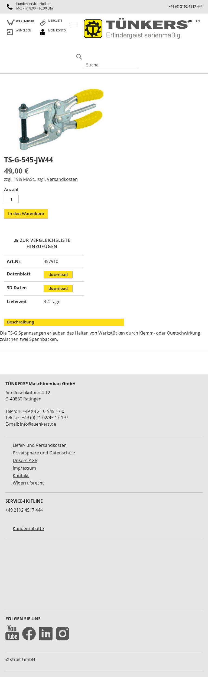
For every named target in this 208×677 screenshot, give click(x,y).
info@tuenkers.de (38, 424)
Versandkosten (62, 179)
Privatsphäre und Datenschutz (44, 453)
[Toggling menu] (74, 24)
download (58, 274)
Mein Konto (57, 30)
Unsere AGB (25, 460)
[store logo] (136, 28)
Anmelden (23, 30)
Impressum (24, 468)
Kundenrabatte (28, 528)
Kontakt (21, 476)
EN (198, 21)
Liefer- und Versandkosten (40, 445)
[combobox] (110, 64)
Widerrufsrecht (28, 483)
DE (191, 21)
